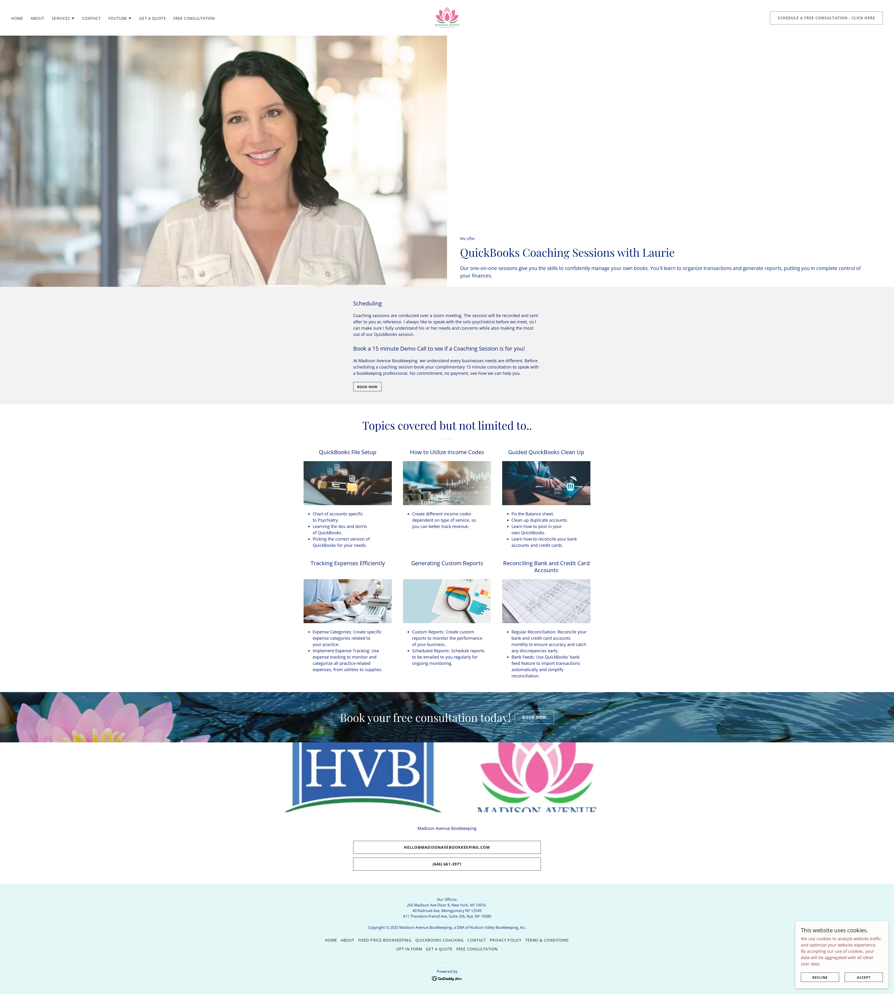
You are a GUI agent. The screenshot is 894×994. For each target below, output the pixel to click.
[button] (63, 18)
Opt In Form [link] (409, 949)
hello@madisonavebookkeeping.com (447, 847)
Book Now (367, 387)
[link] (447, 17)
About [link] (37, 18)
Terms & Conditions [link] (547, 940)
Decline (820, 977)
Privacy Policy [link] (506, 940)
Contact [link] (91, 18)
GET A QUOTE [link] (152, 18)
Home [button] (331, 940)
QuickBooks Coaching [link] (439, 940)
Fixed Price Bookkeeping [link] (385, 940)
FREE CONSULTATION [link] (194, 18)
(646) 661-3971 (447, 864)
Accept (864, 977)
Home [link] (17, 18)
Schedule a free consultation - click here (826, 17)
